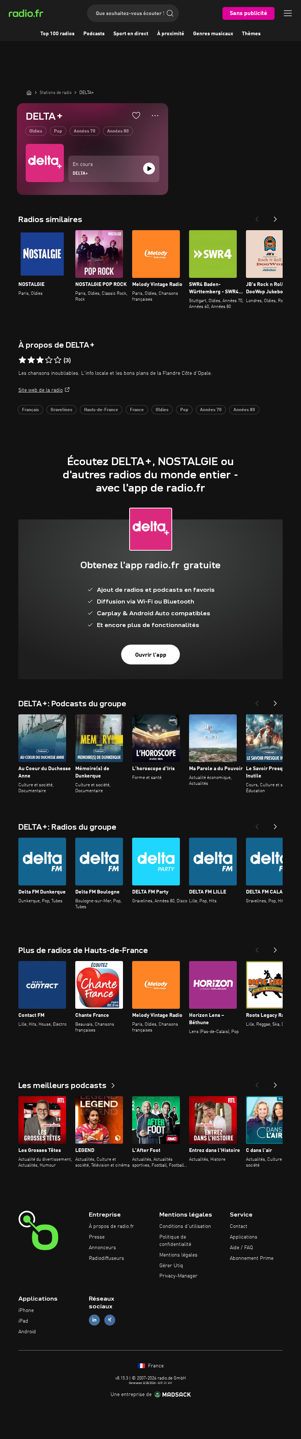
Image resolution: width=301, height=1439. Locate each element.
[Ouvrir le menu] (287, 13)
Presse (97, 1237)
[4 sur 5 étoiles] (48, 360)
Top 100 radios (57, 33)
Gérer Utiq (171, 1265)
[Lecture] (149, 168)
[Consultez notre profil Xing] (110, 1320)
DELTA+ (80, 173)
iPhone (26, 1310)
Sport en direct (130, 33)
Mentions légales (178, 1255)
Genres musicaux (213, 33)
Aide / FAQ (241, 1247)
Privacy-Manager (178, 1276)
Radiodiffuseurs (106, 1258)
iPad (23, 1321)
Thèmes (251, 33)
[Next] (275, 217)
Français (30, 410)
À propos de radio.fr (111, 1226)
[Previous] (257, 217)
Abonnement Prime (251, 1258)
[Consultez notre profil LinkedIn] (94, 1320)
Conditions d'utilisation (185, 1226)
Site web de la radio (40, 390)
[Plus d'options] (155, 115)
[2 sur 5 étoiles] (31, 360)
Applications (243, 1237)
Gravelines (61, 410)
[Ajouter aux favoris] (136, 115)
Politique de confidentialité (175, 1241)
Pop (58, 131)
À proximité (170, 33)
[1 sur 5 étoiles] (22, 360)
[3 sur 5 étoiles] (40, 360)
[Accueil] (29, 92)
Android (27, 1331)
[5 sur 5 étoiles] (57, 360)
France (137, 410)
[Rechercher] (170, 13)
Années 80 (118, 131)
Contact (238, 1226)
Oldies (35, 131)
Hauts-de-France (101, 410)
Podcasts (94, 33)
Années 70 (84, 131)
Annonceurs (102, 1247)
